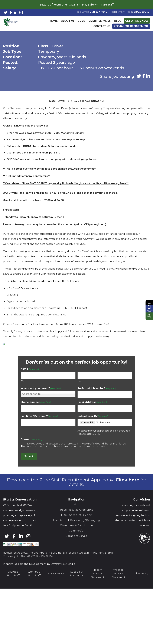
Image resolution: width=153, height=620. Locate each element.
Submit (28, 456)
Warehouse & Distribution (76, 525)
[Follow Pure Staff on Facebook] (11, 13)
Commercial (76, 530)
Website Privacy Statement (118, 573)
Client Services (100, 20)
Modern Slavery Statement (97, 573)
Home (54, 20)
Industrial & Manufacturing (76, 509)
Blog (118, 20)
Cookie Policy (139, 573)
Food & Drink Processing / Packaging (76, 520)
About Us (68, 20)
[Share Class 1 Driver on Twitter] (139, 76)
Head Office (91, 11)
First (23, 381)
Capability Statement (76, 573)
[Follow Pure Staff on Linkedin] (15, 13)
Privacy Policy (55, 573)
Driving (76, 504)
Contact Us (101, 26)
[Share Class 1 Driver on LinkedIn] (148, 76)
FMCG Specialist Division (76, 515)
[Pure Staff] (17, 23)
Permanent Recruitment (131, 26)
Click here (127, 480)
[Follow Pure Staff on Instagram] (21, 13)
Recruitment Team (129, 11)
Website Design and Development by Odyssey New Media (39, 563)
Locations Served (76, 535)
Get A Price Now (137, 20)
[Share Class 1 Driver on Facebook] (143, 76)
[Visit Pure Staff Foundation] (149, 316)
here (108, 443)
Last (80, 381)
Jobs (81, 20)
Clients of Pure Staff (13, 573)
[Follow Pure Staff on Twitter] (5, 13)
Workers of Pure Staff (34, 573)
